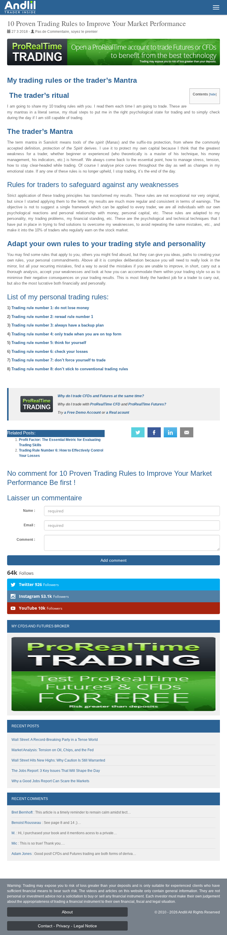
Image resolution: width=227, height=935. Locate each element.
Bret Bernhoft (22, 812)
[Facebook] (154, 432)
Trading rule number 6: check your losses (50, 351)
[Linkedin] (170, 432)
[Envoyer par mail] (186, 432)
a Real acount (117, 412)
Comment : (26, 540)
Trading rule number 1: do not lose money (50, 308)
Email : (29, 525)
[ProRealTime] (113, 52)
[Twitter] (138, 432)
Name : (29, 511)
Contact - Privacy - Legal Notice (67, 925)
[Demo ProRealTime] (36, 404)
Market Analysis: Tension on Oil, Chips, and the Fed (53, 750)
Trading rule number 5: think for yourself (49, 342)
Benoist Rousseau (26, 823)
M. (13, 833)
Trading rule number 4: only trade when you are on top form (66, 334)
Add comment (113, 560)
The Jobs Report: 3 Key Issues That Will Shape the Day (56, 771)
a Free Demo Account (82, 412)
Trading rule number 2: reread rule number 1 (52, 316)
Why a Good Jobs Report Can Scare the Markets (50, 781)
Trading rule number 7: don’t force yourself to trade (59, 360)
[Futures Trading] (20, 7)
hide (213, 94)
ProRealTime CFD (105, 404)
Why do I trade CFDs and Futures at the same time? (101, 396)
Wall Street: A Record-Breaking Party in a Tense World (55, 740)
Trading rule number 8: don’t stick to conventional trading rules (70, 369)
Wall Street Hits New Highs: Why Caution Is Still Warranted (58, 760)
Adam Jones (22, 854)
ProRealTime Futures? (147, 404)
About (67, 912)
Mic (14, 843)
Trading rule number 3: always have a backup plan (58, 325)
